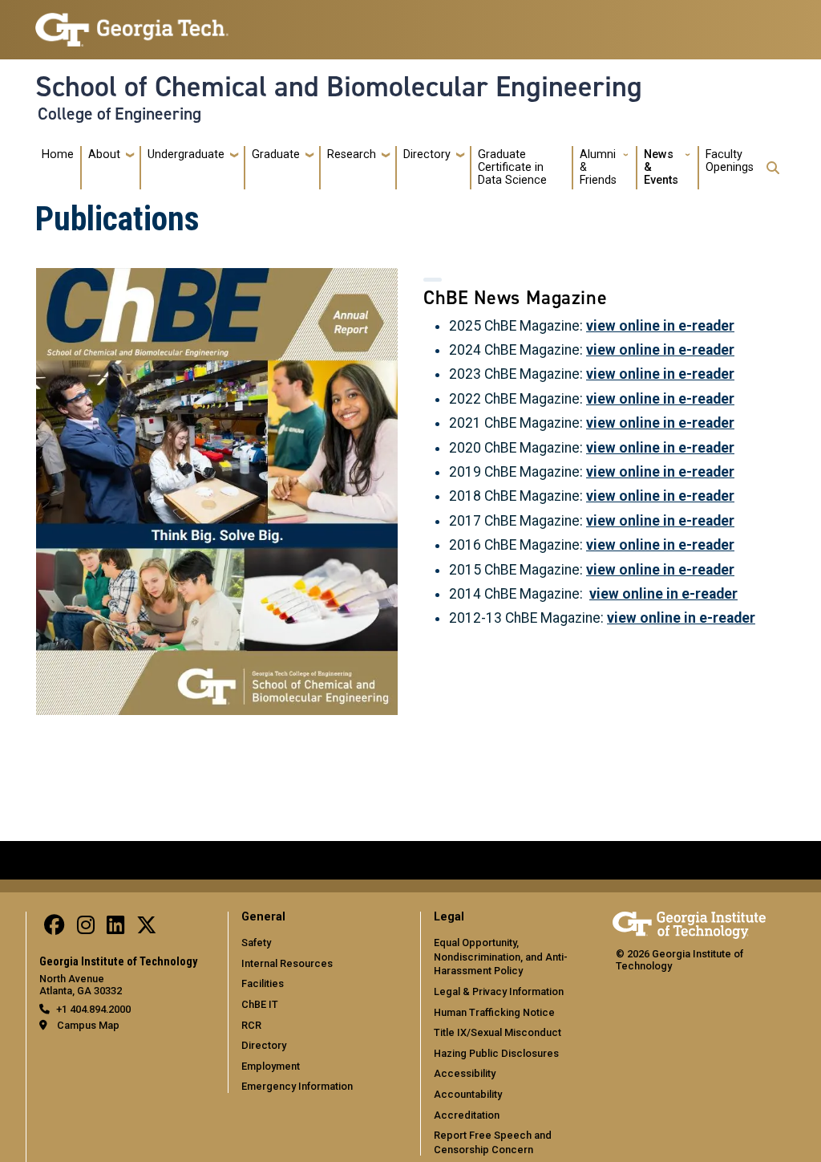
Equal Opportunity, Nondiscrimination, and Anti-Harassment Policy (501, 957)
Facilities (262, 983)
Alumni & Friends (598, 167)
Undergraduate (186, 154)
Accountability (468, 1094)
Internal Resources (287, 963)
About (104, 154)
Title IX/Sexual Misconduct (497, 1032)
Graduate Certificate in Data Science (512, 167)
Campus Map (88, 1025)
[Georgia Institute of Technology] (132, 22)
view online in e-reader (660, 326)
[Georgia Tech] (689, 922)
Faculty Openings (730, 161)
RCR (251, 1025)
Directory (427, 154)
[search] (773, 167)
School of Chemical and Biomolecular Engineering (338, 86)
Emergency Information (297, 1086)
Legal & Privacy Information (499, 991)
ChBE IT (259, 1004)
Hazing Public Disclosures (496, 1053)
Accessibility (464, 1073)
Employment (270, 1066)
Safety (256, 943)
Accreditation (466, 1115)
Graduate (276, 154)
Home (58, 154)
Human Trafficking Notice (494, 1012)
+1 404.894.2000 (93, 1009)
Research (351, 154)
